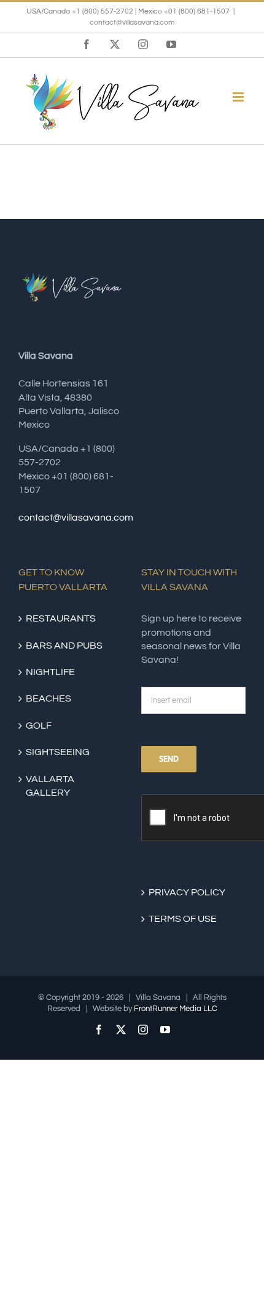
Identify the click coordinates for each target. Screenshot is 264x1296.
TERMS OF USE (183, 919)
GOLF (39, 725)
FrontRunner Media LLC (175, 1008)
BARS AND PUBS (64, 645)
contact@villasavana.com (132, 22)
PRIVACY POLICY (187, 892)
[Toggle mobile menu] (239, 96)
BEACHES (48, 698)
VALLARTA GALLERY (50, 786)
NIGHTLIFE (50, 672)
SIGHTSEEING (58, 752)
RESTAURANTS (61, 618)
